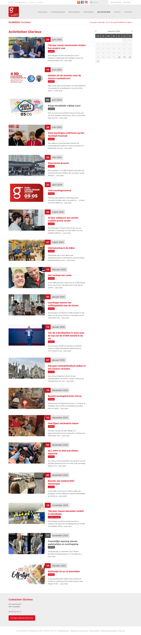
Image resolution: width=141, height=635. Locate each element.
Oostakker (20, 22)
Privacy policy (94, 631)
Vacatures (126, 2)
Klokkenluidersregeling (109, 631)
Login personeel (116, 2)
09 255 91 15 (16, 611)
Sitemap (122, 631)
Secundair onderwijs (21, 2)
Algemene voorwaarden (79, 631)
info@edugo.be (63, 631)
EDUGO (11, 2)
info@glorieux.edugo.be (22, 618)
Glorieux (32, 2)
